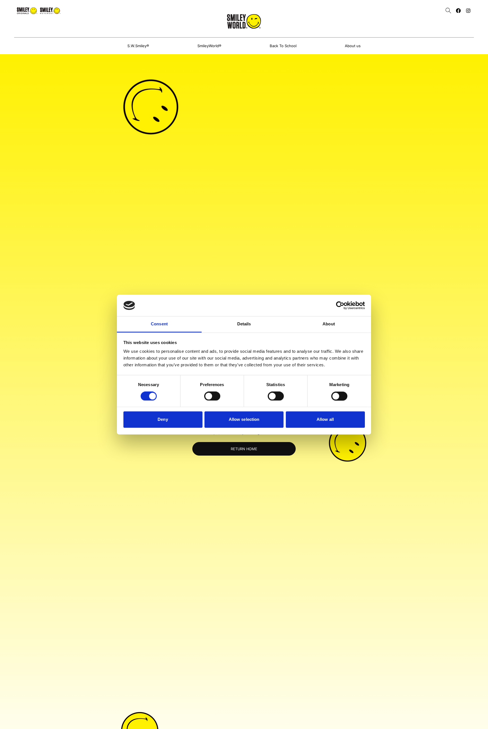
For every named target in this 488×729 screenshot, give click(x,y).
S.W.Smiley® (138, 45)
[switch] (212, 396)
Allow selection (244, 419)
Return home (244, 449)
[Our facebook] (458, 10)
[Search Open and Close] (448, 11)
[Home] (244, 21)
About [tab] (329, 324)
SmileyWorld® (209, 45)
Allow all (325, 419)
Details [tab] (244, 324)
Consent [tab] (159, 324)
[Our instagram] (468, 11)
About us (353, 45)
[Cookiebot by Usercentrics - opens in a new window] (340, 305)
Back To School (283, 45)
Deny (163, 419)
